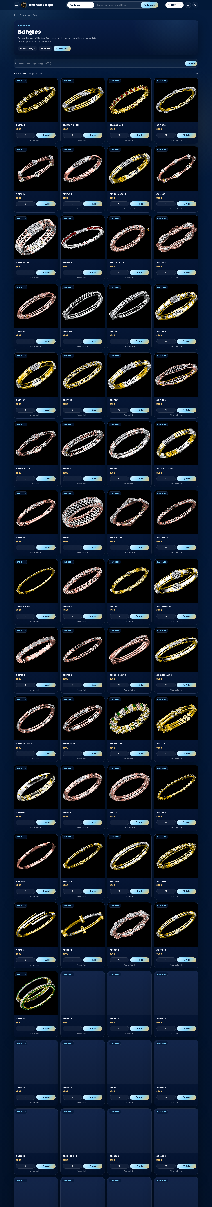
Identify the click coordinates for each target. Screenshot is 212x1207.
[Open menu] (17, 5)
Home (16, 15)
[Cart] (195, 5)
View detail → (36, 140)
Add (47, 135)
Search (150, 5)
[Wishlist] (188, 5)
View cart (63, 48)
